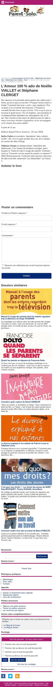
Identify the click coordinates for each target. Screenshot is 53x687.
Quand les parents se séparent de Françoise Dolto (23, 360)
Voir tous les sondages (26, 664)
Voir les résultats (18, 660)
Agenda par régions (11, 595)
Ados (26, 80)
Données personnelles (25, 685)
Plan (47, 683)
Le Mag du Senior (11, 627)
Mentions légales (10, 685)
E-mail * (9, 224)
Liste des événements (12, 597)
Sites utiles (7, 582)
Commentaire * (8, 235)
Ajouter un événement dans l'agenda (18, 593)
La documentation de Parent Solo (22, 78)
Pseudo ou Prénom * (14, 213)
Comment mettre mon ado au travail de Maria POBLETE (25, 531)
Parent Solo (26, 569)
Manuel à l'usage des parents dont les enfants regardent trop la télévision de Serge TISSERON (25, 318)
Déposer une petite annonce (14, 606)
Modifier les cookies (41, 685)
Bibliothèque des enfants (14, 80)
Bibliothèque (8, 579)
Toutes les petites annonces (14, 608)
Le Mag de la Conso (12, 625)
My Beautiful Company (36, 683)
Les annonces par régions (13, 610)
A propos (6, 584)
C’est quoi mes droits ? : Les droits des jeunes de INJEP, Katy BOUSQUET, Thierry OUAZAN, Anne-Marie (26, 488)
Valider (26, 276)
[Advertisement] (26, 47)
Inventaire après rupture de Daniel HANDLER (20, 402)
